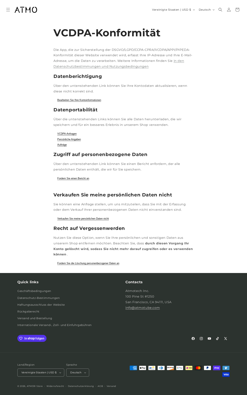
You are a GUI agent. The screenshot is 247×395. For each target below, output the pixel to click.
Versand (111, 386)
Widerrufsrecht (55, 386)
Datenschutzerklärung (81, 386)
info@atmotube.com (142, 308)
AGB (100, 386)
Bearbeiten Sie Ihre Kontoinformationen (79, 100)
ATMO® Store (35, 386)
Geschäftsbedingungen (34, 291)
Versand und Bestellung (34, 318)
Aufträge (62, 144)
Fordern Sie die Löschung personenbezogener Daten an (88, 263)
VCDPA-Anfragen (67, 133)
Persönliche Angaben (69, 139)
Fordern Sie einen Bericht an (73, 178)
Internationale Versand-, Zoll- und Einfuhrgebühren (54, 325)
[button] (8, 9)
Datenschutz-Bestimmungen (38, 298)
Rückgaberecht (28, 311)
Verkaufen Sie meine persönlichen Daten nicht (83, 218)
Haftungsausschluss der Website (41, 304)
